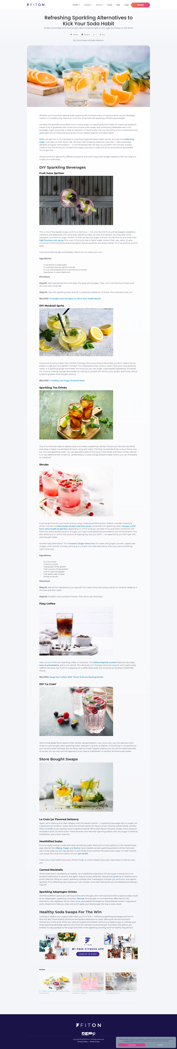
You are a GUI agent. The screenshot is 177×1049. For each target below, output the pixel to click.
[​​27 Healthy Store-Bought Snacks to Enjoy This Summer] (54, 981)
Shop (109, 5)
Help (118, 5)
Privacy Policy (83, 1041)
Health (75, 5)
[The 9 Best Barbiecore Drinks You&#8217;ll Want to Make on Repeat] (87, 981)
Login (126, 5)
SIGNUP (140, 5)
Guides (87, 5)
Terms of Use (95, 1041)
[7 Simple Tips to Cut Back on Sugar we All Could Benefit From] (121, 981)
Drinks (88, 10)
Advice (99, 5)
